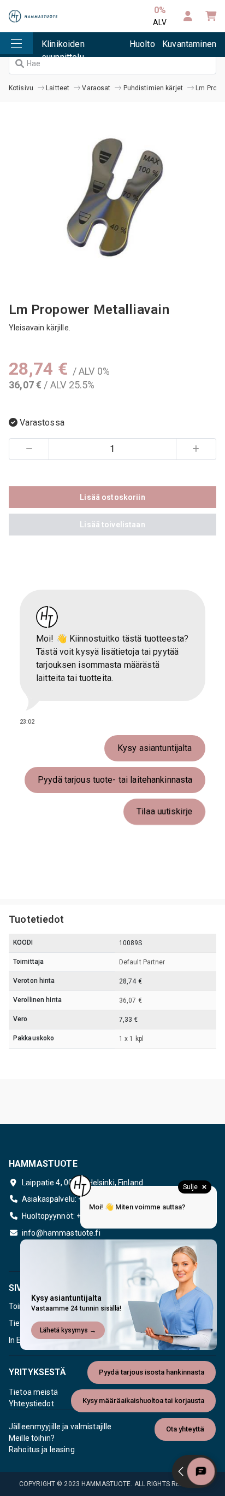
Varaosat (96, 88)
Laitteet (57, 88)
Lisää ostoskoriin (112, 497)
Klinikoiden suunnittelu (63, 48)
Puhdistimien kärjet (153, 88)
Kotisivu (21, 88)
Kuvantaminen (189, 44)
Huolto (142, 44)
